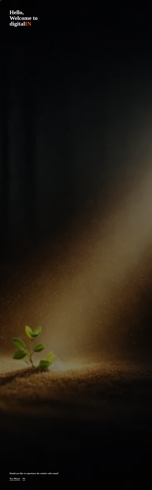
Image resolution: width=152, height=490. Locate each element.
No (24, 478)
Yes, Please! (15, 478)
